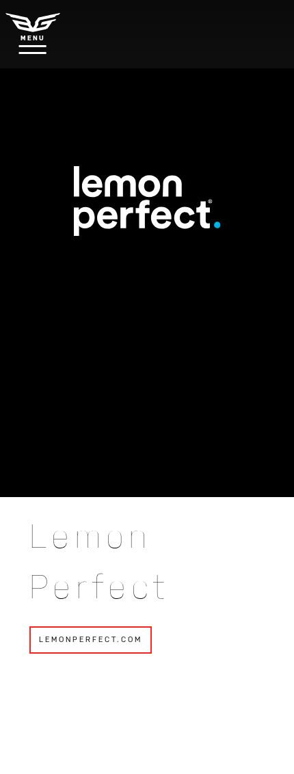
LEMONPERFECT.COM (90, 639)
